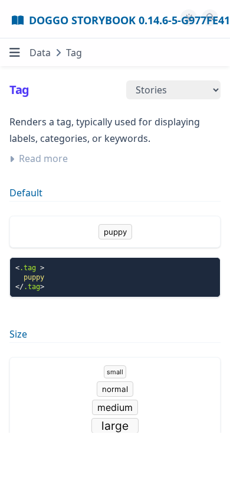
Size (18, 334)
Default (25, 192)
